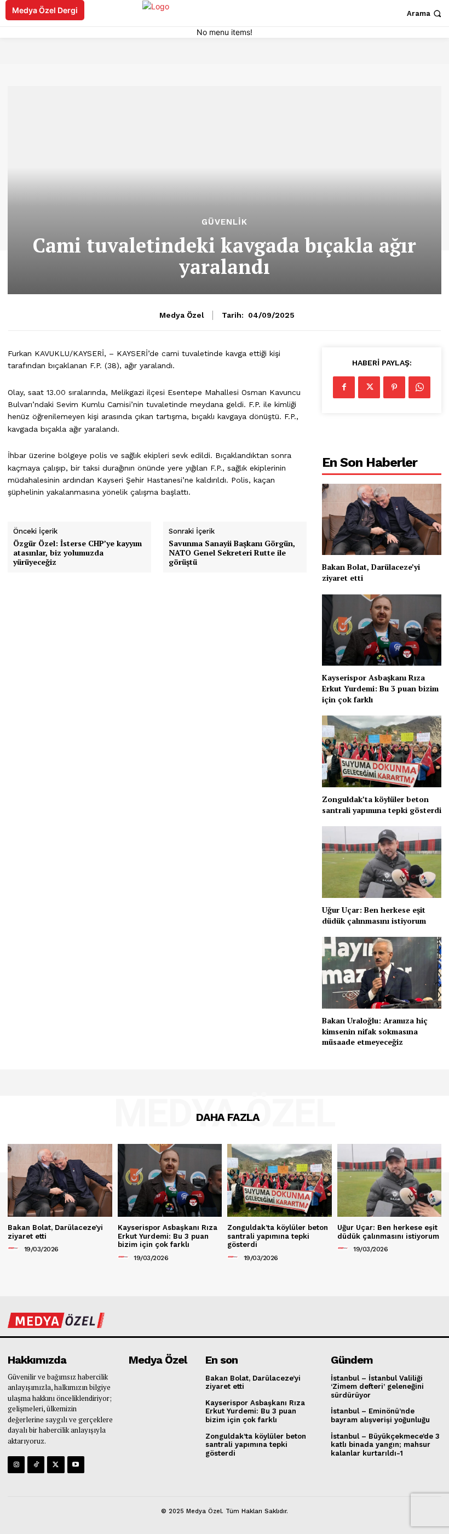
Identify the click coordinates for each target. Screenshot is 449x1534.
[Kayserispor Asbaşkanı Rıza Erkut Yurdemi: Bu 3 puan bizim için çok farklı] (381, 630)
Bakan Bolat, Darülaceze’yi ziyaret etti (253, 1382)
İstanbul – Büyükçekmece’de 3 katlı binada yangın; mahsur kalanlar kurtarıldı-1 (385, 1444)
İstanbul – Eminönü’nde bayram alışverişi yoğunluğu (380, 1415)
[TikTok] (35, 1464)
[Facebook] (344, 387)
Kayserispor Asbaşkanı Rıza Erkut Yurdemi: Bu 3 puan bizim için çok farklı (380, 688)
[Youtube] (75, 1464)
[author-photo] (15, 1249)
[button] (425, 13)
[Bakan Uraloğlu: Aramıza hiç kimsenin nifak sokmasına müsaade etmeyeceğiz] (381, 973)
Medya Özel (181, 315)
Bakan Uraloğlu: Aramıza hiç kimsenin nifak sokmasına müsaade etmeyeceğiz (375, 1031)
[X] (369, 387)
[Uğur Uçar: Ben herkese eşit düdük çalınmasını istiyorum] (381, 862)
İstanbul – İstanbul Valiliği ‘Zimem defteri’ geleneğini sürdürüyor (377, 1386)
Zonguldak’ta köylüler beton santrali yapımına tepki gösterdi (381, 804)
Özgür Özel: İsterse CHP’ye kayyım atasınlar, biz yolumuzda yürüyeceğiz (77, 552)
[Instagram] (16, 1464)
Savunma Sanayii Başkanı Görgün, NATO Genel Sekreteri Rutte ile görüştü (232, 552)
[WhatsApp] (419, 387)
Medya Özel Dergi (45, 10)
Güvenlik (224, 222)
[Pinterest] (394, 387)
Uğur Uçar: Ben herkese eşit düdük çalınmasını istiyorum (374, 915)
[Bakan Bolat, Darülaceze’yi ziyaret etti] (381, 520)
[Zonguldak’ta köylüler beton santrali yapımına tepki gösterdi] (381, 751)
